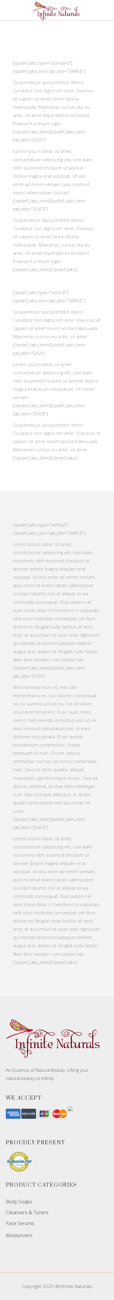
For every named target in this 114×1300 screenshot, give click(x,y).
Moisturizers (19, 1235)
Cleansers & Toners (27, 1212)
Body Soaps (19, 1201)
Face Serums (20, 1223)
